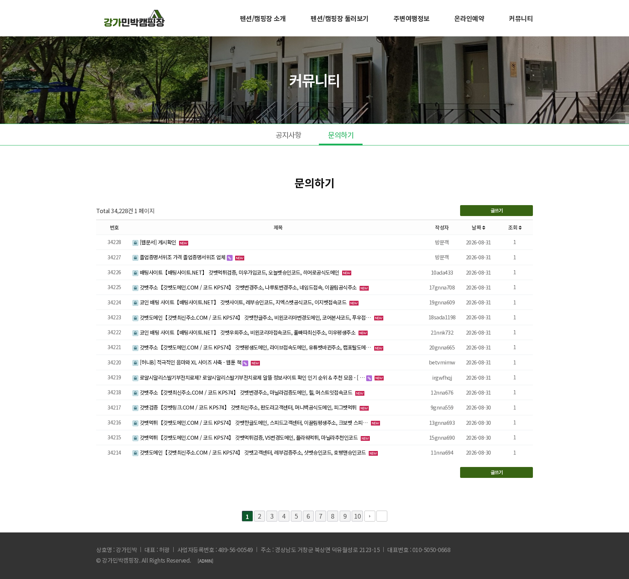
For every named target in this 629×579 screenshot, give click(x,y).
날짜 (477, 227)
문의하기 (340, 134)
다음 (369, 516)
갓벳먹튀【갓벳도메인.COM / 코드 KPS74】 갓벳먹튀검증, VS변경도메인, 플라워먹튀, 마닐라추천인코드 (248, 437)
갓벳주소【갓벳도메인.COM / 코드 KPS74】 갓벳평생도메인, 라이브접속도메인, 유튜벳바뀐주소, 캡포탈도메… (255, 347)
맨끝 (381, 516)
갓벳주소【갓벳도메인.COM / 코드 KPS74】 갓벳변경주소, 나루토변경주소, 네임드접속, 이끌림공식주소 (248, 287)
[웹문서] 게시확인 (157, 242)
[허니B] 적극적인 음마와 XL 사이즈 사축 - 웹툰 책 (190, 362)
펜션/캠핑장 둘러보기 (339, 18)
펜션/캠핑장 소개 (263, 18)
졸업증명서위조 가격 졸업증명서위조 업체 (182, 257)
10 (357, 515)
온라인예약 (469, 18)
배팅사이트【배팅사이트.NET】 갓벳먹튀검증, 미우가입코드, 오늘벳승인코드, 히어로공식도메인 (239, 272)
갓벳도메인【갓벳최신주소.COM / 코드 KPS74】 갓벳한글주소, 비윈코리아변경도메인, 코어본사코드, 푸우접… (255, 317)
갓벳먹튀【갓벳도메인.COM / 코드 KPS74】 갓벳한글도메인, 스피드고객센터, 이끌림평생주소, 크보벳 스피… (253, 422)
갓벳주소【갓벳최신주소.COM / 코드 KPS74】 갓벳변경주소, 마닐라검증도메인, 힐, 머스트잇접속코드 (245, 392)
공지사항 (288, 134)
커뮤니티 (521, 18)
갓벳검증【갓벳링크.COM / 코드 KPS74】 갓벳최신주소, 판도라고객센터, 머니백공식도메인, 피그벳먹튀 (248, 407)
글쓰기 (497, 210)
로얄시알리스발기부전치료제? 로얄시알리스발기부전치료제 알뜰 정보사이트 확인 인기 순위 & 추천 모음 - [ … (252, 377)
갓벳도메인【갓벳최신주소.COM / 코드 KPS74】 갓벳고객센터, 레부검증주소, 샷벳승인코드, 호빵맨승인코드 (252, 452)
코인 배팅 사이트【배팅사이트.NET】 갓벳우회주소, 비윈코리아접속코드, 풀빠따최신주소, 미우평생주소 (247, 332)
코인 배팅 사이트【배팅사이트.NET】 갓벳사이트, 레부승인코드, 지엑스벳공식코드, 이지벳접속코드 (243, 302)
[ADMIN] (205, 561)
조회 (513, 227)
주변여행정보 (411, 18)
